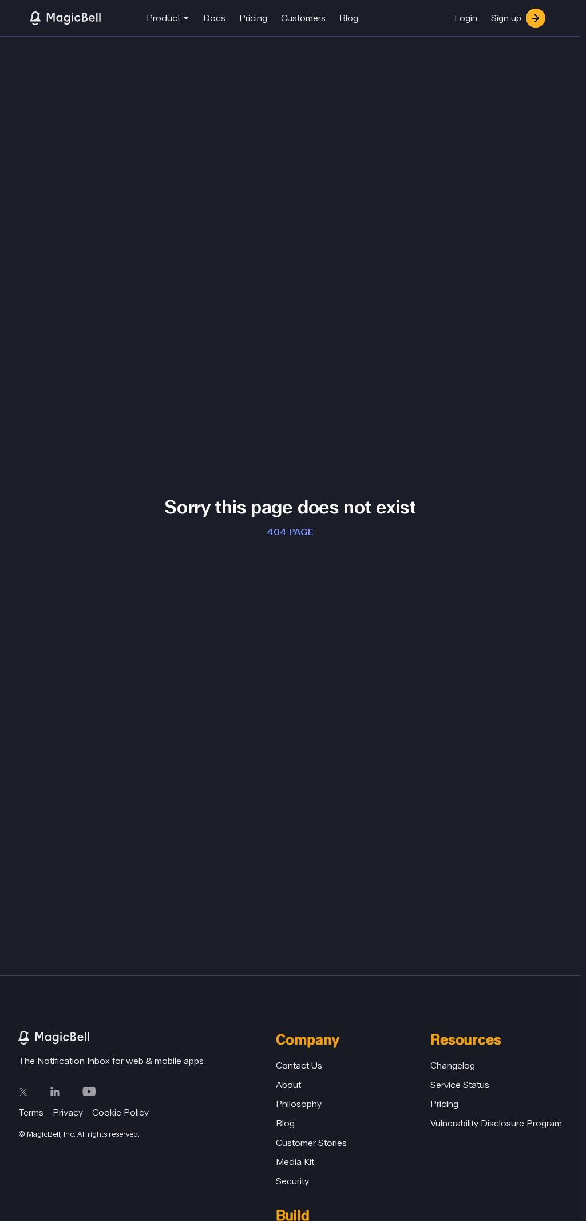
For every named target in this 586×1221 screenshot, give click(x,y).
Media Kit (295, 1162)
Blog (348, 18)
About (288, 1085)
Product (163, 18)
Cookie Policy (120, 1112)
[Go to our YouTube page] (89, 1091)
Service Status (459, 1085)
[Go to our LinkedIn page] (55, 1091)
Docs (214, 18)
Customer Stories (311, 1143)
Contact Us (299, 1065)
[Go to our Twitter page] (22, 1091)
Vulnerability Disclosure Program (496, 1123)
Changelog (452, 1065)
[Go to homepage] (147, 1038)
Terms (30, 1112)
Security (292, 1181)
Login (465, 18)
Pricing (253, 18)
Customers (303, 18)
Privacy (68, 1112)
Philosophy (299, 1104)
